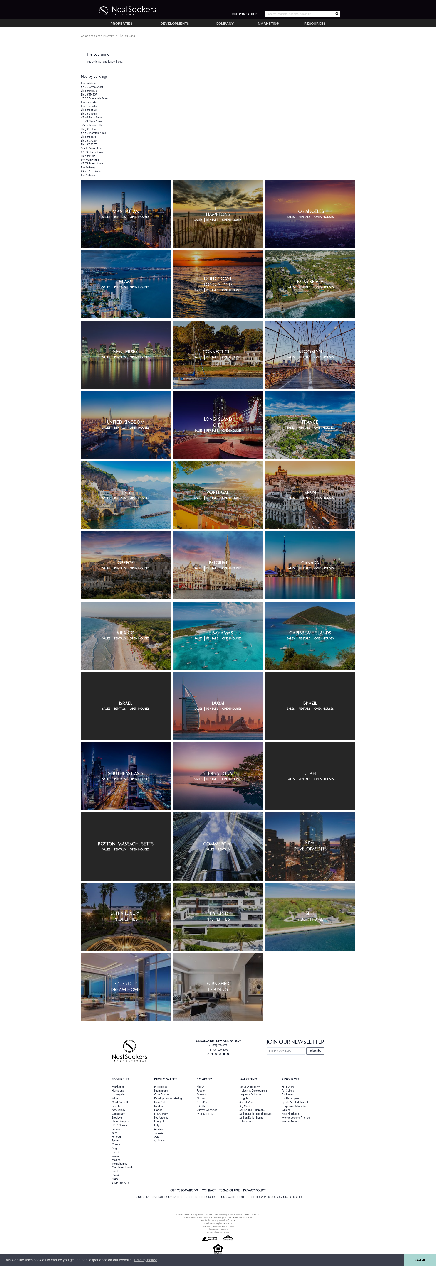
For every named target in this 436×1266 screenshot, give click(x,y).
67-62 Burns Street (91, 117)
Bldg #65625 (89, 110)
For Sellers (288, 1090)
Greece (116, 1144)
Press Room (203, 1102)
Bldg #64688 (89, 113)
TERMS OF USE (229, 1190)
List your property (249, 1087)
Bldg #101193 (89, 91)
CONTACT (209, 1190)
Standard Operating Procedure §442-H (218, 1220)
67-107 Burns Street (92, 152)
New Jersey (118, 1110)
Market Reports (291, 1121)
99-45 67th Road (91, 171)
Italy (114, 1133)
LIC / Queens (119, 1125)
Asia (156, 1136)
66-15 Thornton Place (93, 125)
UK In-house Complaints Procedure (218, 1223)
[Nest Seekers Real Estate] (124, 11)
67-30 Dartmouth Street (94, 98)
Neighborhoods (291, 1114)
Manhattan (118, 1087)
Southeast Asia (120, 1183)
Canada (116, 1156)
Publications (246, 1121)
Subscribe (315, 1051)
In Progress (160, 1087)
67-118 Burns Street (92, 163)
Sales (106, 217)
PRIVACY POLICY (254, 1190)
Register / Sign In (245, 14)
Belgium (116, 1148)
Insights (243, 1098)
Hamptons (118, 1090)
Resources (315, 23)
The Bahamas (119, 1163)
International (161, 1090)
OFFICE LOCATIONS (184, 1190)
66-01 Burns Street (91, 148)
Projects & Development (253, 1090)
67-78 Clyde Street (92, 121)
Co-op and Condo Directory (97, 36)
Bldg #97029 (89, 140)
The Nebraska (89, 102)
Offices (201, 1098)
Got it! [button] (420, 1260)
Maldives (159, 1140)
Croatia (116, 1152)
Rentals (120, 217)
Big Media (245, 1106)
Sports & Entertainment (295, 1102)
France (116, 1129)
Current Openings (207, 1110)
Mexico (116, 1160)
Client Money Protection (218, 1229)
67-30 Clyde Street (92, 87)
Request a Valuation (250, 1094)
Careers (201, 1094)
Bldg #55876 (88, 137)
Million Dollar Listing (251, 1117)
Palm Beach (118, 1106)
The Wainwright (90, 160)
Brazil (115, 1179)
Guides (286, 1110)
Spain (115, 1140)
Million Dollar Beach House (255, 1114)
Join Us (201, 1106)
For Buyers (288, 1087)
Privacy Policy (205, 1114)
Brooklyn (117, 1117)
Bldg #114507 (89, 94)
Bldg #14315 (88, 156)
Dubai (115, 1175)
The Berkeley (88, 167)
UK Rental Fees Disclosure (218, 1232)
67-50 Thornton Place (93, 133)
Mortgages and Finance (296, 1117)
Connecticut (118, 1114)
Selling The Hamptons (252, 1110)
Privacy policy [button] (145, 1260)
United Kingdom (121, 1121)
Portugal (116, 1136)
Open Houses (139, 217)
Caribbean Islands (122, 1167)
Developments (175, 23)
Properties (121, 23)
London (158, 1106)
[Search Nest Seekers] (337, 14)
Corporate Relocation (294, 1106)
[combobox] (299, 14)
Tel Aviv (158, 1133)
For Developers (290, 1098)
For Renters (288, 1094)
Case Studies (161, 1094)
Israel (115, 1171)
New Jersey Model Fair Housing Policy (218, 1226)
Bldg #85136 (88, 129)
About (200, 1087)
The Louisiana (89, 83)
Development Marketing (168, 1098)
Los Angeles (119, 1094)
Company (225, 23)
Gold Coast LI (120, 1102)
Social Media (247, 1102)
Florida (158, 1110)
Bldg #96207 (89, 144)
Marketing (268, 23)
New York (160, 1102)
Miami (115, 1098)
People (201, 1090)
